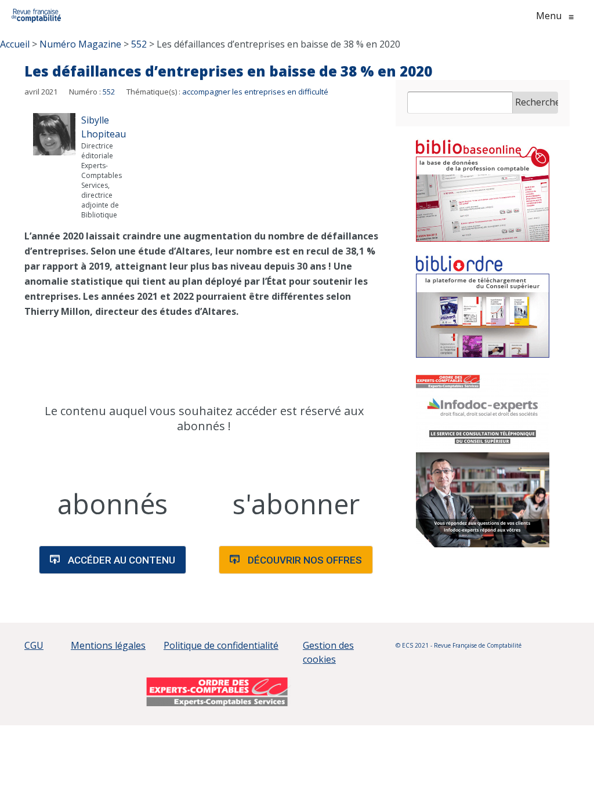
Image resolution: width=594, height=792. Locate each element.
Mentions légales (108, 645)
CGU (34, 645)
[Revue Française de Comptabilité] (36, 16)
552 (109, 91)
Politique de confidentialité (221, 645)
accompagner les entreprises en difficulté (255, 91)
